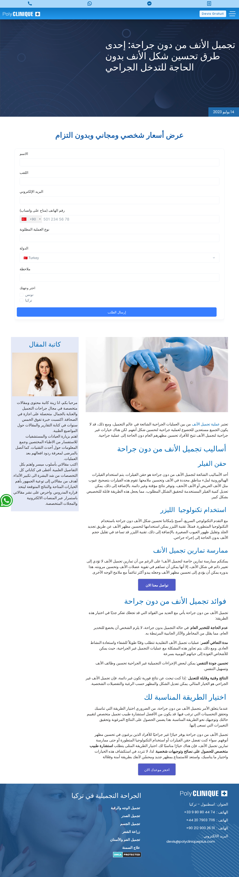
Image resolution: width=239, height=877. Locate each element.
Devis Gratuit (213, 13)
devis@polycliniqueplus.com (190, 841)
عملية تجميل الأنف (206, 424)
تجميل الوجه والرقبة (125, 807)
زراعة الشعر (131, 831)
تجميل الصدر (130, 815)
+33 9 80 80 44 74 (199, 812)
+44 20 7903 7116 (200, 819)
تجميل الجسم (130, 823)
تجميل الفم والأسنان (125, 839)
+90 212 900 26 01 (200, 827)
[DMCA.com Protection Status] (127, 854)
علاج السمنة (131, 847)
